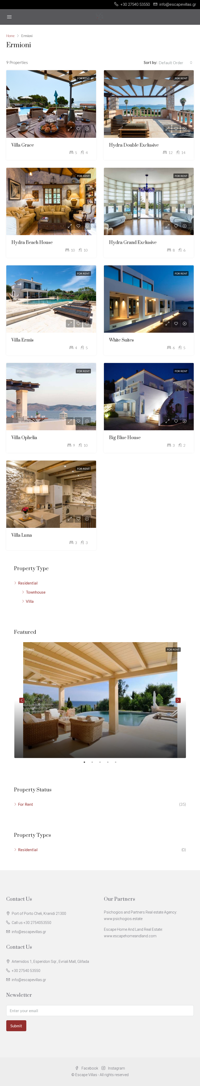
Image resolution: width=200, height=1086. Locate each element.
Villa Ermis (22, 340)
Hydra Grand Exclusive (133, 243)
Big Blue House (125, 438)
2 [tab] (94, 762)
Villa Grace (22, 145)
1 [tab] (87, 762)
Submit (16, 1025)
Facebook (90, 1068)
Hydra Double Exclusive (134, 145)
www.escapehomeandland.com (130, 936)
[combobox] (175, 62)
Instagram (116, 1068)
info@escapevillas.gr (29, 932)
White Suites (121, 340)
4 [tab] (110, 762)
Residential (28, 583)
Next (178, 700)
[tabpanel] (100, 700)
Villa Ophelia (24, 438)
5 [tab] (118, 762)
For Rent (83, 78)
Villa (30, 601)
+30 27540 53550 (26, 971)
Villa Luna (21, 535)
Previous (21, 700)
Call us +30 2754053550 (31, 923)
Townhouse (36, 592)
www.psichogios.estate (123, 919)
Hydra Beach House (32, 243)
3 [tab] (102, 762)
